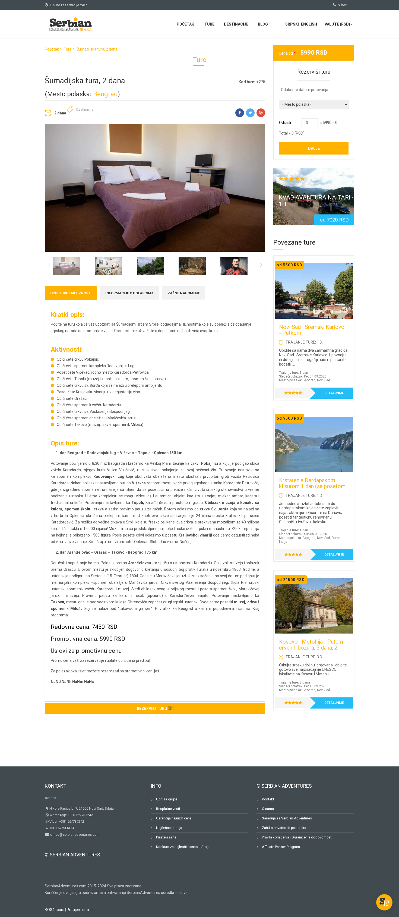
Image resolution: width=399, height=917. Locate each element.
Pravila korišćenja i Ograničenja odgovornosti (297, 837)
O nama (268, 809)
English (309, 24)
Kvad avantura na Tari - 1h (316, 200)
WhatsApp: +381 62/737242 (71, 815)
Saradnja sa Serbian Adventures (287, 818)
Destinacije (236, 24)
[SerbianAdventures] (70, 23)
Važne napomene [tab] (183, 293)
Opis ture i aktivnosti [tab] (70, 293)
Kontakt (55, 786)
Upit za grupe (166, 799)
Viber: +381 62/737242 (66, 821)
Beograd (105, 94)
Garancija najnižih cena (174, 818)
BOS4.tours (54, 909)
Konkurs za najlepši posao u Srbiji (182, 847)
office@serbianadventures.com (74, 834)
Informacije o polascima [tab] (129, 293)
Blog (263, 24)
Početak (185, 24)
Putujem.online (80, 909)
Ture (209, 24)
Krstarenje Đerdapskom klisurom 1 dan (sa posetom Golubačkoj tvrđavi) (312, 486)
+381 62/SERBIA (62, 828)
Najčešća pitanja (169, 828)
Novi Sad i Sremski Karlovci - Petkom (312, 330)
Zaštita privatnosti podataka (284, 828)
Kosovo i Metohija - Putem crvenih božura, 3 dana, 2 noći (311, 647)
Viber (342, 5)
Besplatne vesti (168, 809)
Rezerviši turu (152, 708)
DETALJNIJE (334, 393)
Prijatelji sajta (166, 837)
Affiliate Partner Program (281, 847)
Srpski (292, 24)
